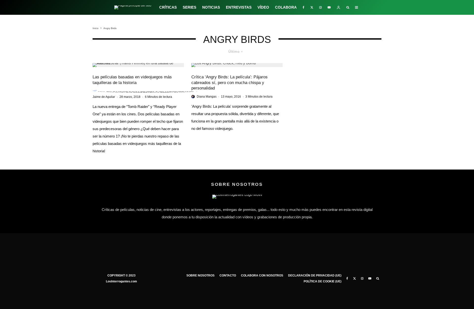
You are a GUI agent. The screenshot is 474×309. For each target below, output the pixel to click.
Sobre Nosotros (200, 275)
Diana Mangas (207, 96)
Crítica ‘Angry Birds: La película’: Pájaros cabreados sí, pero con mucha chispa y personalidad (229, 82)
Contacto (227, 275)
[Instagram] (320, 7)
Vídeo (263, 7)
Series (189, 7)
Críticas (168, 7)
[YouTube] (329, 7)
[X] (311, 7)
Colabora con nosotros (262, 275)
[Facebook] (303, 7)
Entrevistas (239, 7)
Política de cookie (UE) (322, 281)
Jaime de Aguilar (104, 97)
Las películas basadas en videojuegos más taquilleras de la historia (132, 80)
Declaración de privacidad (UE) (314, 275)
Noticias (211, 7)
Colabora (286, 7)
